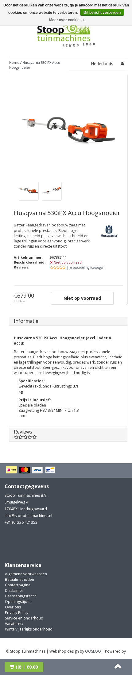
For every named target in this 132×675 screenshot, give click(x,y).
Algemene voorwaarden (26, 574)
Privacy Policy (16, 612)
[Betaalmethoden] (31, 470)
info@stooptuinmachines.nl (28, 515)
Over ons (13, 607)
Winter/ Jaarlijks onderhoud (28, 629)
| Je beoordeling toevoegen (85, 267)
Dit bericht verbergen (102, 12)
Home (14, 62)
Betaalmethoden (19, 579)
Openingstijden (18, 601)
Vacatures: (14, 623)
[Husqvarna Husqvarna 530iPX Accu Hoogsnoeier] (28, 190)
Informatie (26, 321)
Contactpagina (17, 585)
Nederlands (102, 63)
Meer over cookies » (67, 20)
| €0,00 (27, 667)
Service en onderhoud (24, 618)
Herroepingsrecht (20, 596)
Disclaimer (14, 590)
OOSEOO (93, 651)
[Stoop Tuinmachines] (66, 33)
